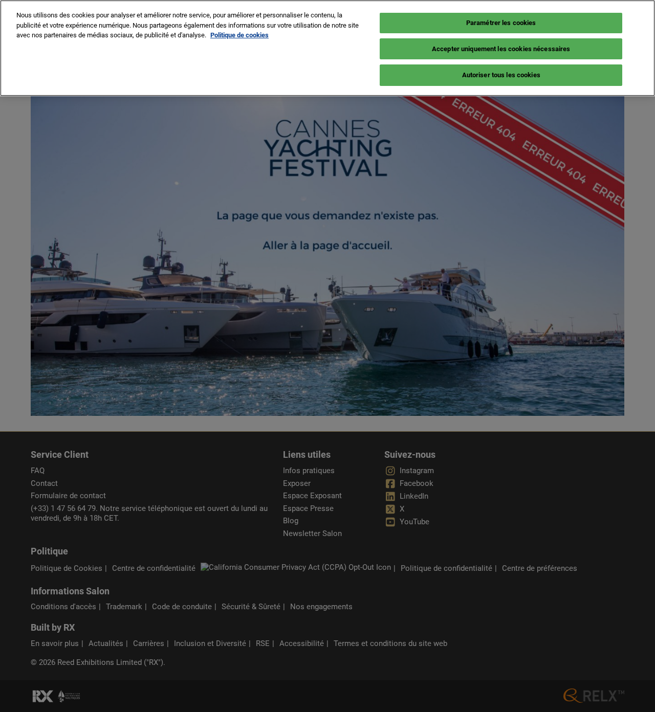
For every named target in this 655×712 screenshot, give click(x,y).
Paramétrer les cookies (501, 23)
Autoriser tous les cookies (501, 75)
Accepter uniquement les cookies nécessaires (501, 49)
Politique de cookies (239, 35)
